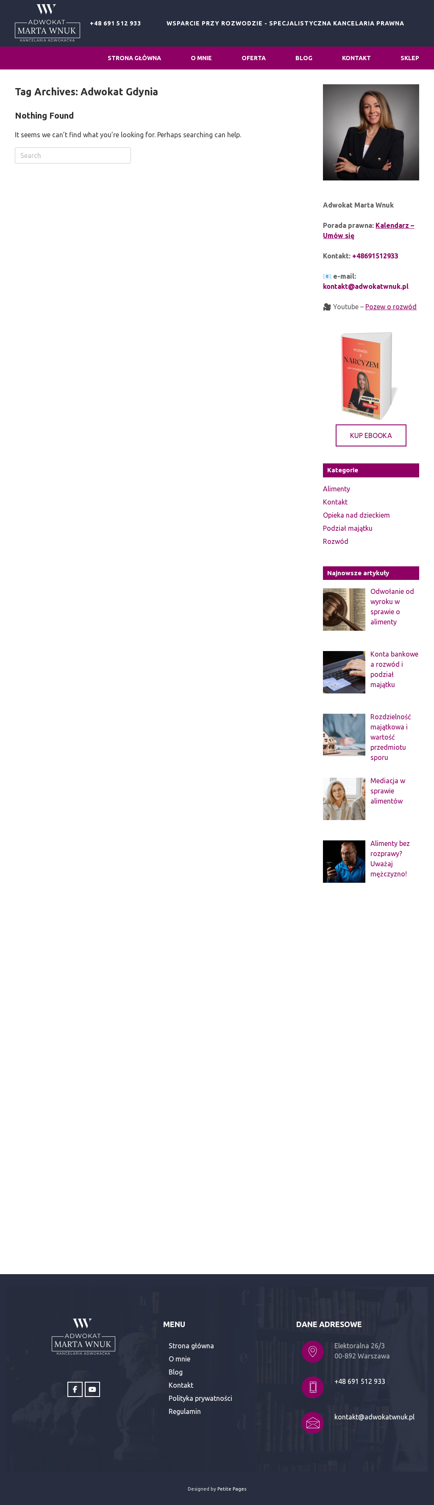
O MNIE (201, 58)
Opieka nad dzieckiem (356, 515)
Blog (176, 1372)
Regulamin (185, 1411)
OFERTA (254, 58)
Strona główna (191, 1346)
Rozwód (335, 541)
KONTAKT (356, 58)
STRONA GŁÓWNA (134, 58)
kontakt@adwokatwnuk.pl (374, 1417)
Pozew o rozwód (391, 306)
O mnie (179, 1359)
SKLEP (410, 58)
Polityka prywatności (200, 1398)
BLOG (303, 58)
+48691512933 (375, 256)
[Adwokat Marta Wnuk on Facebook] (75, 1389)
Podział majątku (348, 528)
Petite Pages (231, 1488)
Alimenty (336, 489)
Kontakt (335, 502)
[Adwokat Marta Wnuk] (47, 23)
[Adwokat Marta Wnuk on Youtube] (92, 1389)
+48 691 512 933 (115, 23)
